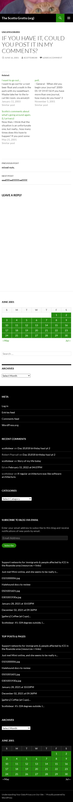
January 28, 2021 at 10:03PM (18, 603)
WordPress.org (10, 425)
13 (36, 325)
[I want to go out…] (18, 93)
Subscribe (9, 545)
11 (16, 325)
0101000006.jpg (11, 578)
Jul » (68, 340)
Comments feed (10, 418)
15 (56, 325)
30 (66, 335)
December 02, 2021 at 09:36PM (19, 609)
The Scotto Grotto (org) (18, 18)
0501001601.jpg (11, 590)
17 (6, 330)
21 (46, 330)
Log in (5, 406)
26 (26, 335)
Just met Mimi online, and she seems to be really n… (30, 571)
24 (6, 335)
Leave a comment (52, 57)
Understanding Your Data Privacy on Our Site (23, 794)
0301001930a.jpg (11, 597)
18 (16, 330)
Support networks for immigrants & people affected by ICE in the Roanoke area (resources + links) (35, 564)
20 (36, 330)
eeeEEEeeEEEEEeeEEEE (14, 178)
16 (66, 325)
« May (6, 340)
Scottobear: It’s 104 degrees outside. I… (23, 622)
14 (46, 325)
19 (26, 330)
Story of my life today (29, 460)
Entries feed (8, 412)
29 (56, 335)
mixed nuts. (10, 165)
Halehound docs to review (16, 584)
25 (16, 335)
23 (66, 330)
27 (36, 335)
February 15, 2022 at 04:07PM (25, 467)
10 (6, 325)
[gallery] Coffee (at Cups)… (16, 616)
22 (56, 330)
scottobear (30, 57)
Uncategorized (11, 32)
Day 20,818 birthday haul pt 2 (34, 448)
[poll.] (51, 93)
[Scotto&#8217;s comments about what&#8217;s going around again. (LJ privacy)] (18, 127)
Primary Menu (68, 18)
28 (46, 335)
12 (26, 325)
